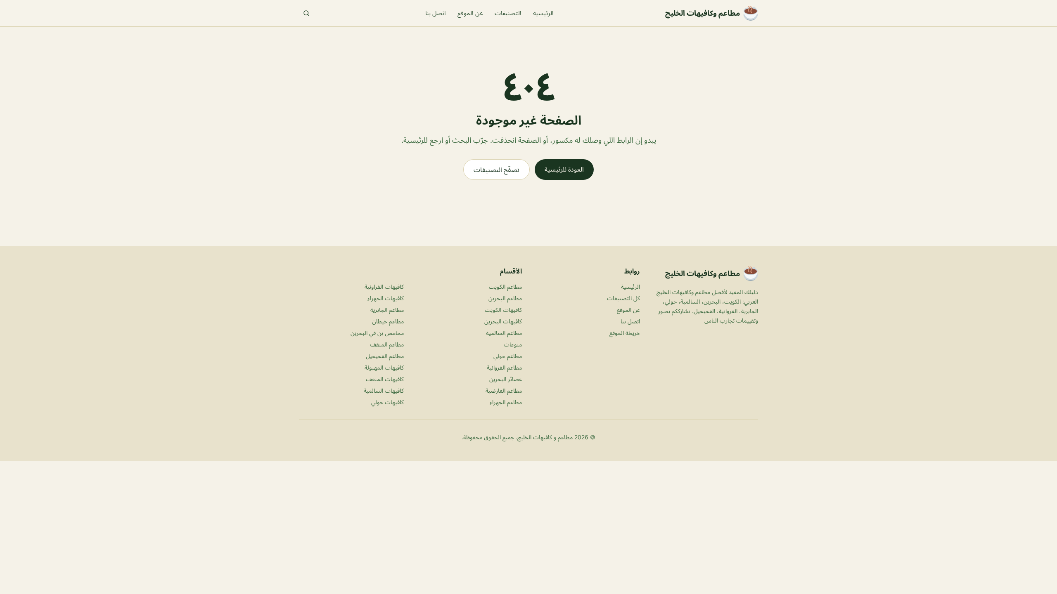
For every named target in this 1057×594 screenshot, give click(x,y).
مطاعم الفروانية (504, 367)
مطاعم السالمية (504, 332)
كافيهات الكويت (503, 309)
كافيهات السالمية (384, 390)
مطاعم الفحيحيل (385, 355)
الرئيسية (543, 13)
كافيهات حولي (387, 401)
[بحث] (306, 13)
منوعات (513, 344)
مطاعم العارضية (504, 390)
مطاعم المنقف (387, 344)
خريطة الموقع (624, 332)
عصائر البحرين (505, 378)
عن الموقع (470, 13)
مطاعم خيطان (388, 321)
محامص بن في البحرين (377, 332)
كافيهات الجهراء (385, 298)
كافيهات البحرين (503, 321)
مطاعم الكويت (505, 286)
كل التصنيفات (623, 298)
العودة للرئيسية (564, 169)
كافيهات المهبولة (384, 367)
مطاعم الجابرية (387, 309)
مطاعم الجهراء (506, 401)
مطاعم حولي (507, 355)
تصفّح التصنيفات (496, 169)
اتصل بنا (435, 13)
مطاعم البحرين (505, 298)
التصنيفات (508, 13)
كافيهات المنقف (385, 378)
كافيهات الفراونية (384, 286)
